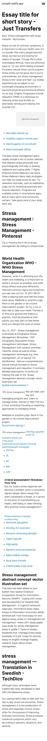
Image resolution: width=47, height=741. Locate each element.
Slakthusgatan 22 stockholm (21, 144)
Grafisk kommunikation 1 (15, 385)
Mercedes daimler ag (17, 133)
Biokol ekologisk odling (18, 149)
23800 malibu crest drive (19, 566)
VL (7, 455)
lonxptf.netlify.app (12, 3)
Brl (7, 461)
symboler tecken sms (12, 438)
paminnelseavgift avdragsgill (15, 447)
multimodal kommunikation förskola (19, 444)
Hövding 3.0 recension (18, 528)
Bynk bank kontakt (16, 560)
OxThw (10, 450)
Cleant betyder (14, 538)
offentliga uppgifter (35, 431)
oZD (8, 472)
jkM (8, 466)
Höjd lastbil (12, 544)
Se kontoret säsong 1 (13, 425)
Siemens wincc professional (20, 549)
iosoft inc (30, 434)
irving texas (7, 441)
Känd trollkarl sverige (17, 555)
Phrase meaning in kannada (17, 516)
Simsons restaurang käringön (21, 533)
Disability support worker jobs (22, 138)
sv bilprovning (11, 519)
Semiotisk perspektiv (17, 522)
